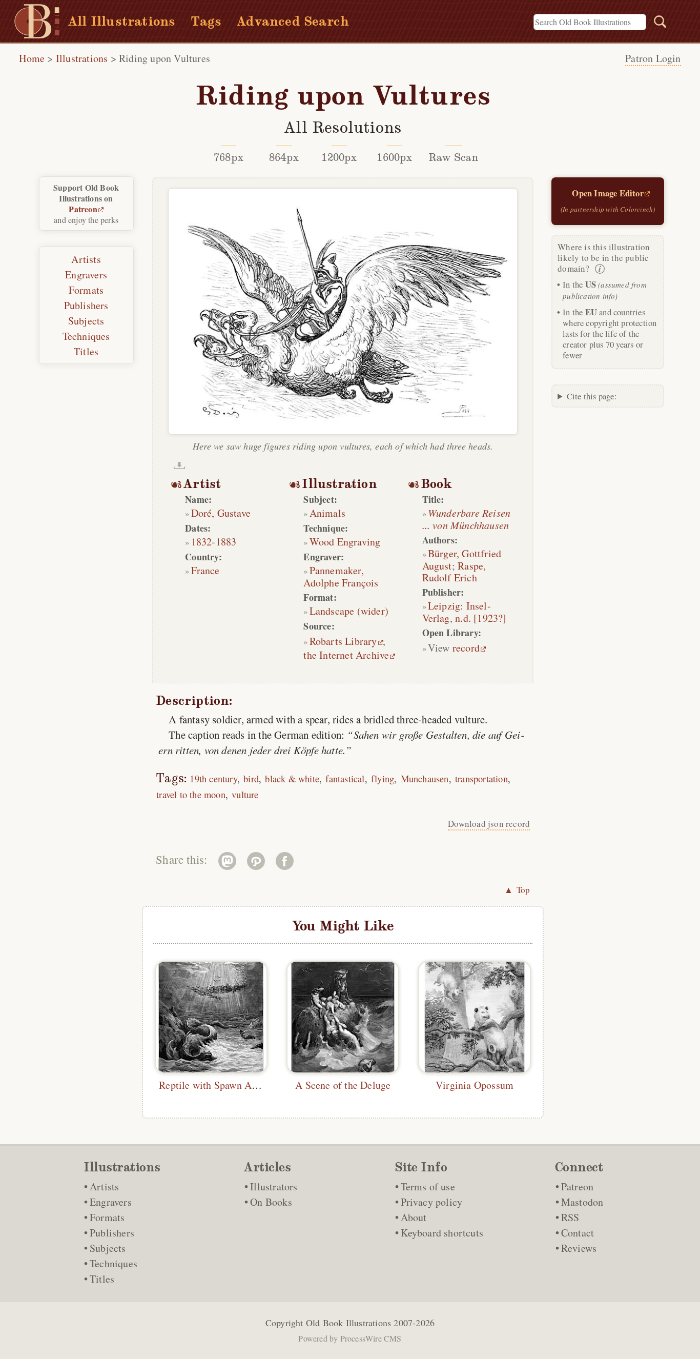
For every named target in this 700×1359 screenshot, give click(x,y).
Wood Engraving (345, 542)
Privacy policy (432, 1202)
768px (228, 157)
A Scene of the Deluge (342, 1085)
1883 (226, 542)
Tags (206, 21)
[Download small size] (179, 465)
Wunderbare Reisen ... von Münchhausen (466, 519)
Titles (86, 351)
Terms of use (428, 1186)
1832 (201, 542)
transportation (481, 778)
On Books (271, 1202)
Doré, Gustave (221, 513)
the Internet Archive (346, 655)
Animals (327, 513)
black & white (292, 778)
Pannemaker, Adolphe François (340, 576)
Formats (86, 290)
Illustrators (273, 1186)
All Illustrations (121, 21)
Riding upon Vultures (164, 58)
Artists (85, 259)
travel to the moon (190, 794)
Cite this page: (592, 396)
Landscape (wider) (349, 611)
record (466, 648)
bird (251, 778)
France (205, 570)
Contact (577, 1233)
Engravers (86, 274)
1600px (394, 157)
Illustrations (82, 58)
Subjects (86, 321)
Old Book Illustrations (348, 1322)
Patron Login (653, 58)
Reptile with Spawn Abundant (222, 1085)
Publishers (86, 305)
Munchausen (425, 778)
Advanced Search (293, 21)
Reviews (578, 1248)
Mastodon (582, 1202)
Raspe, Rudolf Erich (454, 571)
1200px (339, 157)
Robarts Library (343, 641)
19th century (213, 778)
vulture (245, 794)
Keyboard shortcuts (442, 1233)
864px (284, 157)
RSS (570, 1217)
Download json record (489, 823)
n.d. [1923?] (480, 618)
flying (382, 778)
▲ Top (517, 890)
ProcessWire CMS (371, 1338)
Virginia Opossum (474, 1085)
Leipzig (444, 606)
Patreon (83, 209)
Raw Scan (453, 157)
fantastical (344, 778)
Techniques (86, 336)
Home (32, 58)
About (414, 1217)
